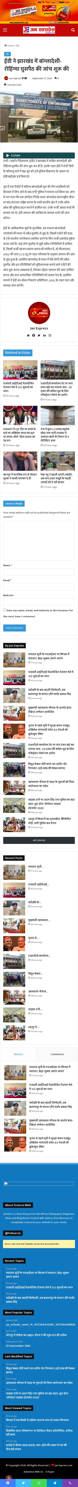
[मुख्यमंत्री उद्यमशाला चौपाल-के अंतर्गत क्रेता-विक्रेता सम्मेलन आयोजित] (14, 713)
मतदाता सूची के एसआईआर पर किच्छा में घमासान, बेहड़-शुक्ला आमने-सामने (48, 656)
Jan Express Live (63, 1465)
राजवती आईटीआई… (38, 884)
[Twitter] (39, 335)
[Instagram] (49, 335)
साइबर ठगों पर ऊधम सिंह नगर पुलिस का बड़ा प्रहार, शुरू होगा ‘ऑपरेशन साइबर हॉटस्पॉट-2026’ (51, 803)
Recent (18, 1054)
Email (7, 580)
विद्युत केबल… (35, 973)
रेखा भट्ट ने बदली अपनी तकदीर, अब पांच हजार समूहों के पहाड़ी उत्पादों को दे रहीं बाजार (57, 478)
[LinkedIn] (44, 335)
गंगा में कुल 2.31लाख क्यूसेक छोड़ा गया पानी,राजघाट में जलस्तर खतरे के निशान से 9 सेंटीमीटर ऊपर (55, 435)
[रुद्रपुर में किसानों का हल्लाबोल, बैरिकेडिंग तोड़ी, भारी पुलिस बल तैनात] (14, 824)
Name (7, 565)
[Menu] (5, 31)
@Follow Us (13, 1233)
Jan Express (15, 78)
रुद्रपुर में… (33, 1027)
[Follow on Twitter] (23, 78)
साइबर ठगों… (35, 1009)
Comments (57, 1054)
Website (8, 595)
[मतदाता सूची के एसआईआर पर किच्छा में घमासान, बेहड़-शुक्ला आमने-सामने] (14, 659)
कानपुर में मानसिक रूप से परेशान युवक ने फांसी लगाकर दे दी (20, 476)
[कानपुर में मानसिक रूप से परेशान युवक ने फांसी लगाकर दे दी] (20, 461)
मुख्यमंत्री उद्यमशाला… (39, 920)
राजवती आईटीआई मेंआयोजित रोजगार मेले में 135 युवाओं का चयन (18, 387)
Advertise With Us (33, 1472)
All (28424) (39, 840)
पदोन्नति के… (34, 902)
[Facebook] (33, 335)
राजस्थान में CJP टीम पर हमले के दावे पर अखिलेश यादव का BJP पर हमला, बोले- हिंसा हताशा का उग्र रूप (19, 435)
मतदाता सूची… (36, 866)
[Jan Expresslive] (39, 29)
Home (10, 45)
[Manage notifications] (9, 1478)
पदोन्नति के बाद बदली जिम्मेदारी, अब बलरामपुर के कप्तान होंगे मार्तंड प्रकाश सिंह (49, 692)
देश (17, 45)
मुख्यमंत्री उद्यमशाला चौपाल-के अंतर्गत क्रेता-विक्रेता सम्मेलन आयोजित (50, 709)
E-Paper (50, 1472)
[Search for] (73, 31)
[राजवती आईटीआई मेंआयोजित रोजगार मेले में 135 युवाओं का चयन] (20, 370)
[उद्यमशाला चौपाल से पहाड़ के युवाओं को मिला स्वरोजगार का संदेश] (14, 787)
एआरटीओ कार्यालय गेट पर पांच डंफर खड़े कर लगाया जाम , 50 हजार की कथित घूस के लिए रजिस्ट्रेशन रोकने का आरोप (57, 389)
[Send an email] (25, 78)
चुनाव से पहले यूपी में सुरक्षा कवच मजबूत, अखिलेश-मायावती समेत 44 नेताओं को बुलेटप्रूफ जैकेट (49, 729)
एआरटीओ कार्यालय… (39, 956)
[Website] (28, 335)
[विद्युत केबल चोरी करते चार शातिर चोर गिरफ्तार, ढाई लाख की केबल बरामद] (14, 769)
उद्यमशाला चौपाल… (38, 991)
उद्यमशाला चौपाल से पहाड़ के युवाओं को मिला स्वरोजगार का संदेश (51, 784)
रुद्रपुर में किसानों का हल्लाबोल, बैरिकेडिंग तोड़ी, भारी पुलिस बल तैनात (49, 821)
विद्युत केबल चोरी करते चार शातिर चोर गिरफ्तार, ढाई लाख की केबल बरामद (47, 766)
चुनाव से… (33, 938)
